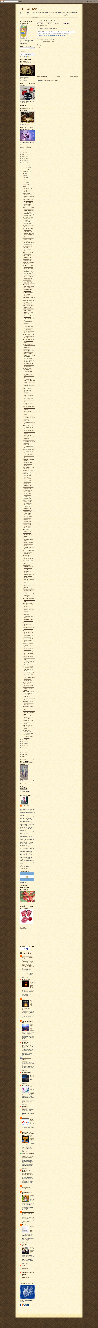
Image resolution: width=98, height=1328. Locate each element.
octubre (25, 169)
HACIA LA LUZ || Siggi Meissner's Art (28, 306)
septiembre (25, 171)
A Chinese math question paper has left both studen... (28, 341)
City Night (32, 1075)
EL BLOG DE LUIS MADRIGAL (26, 1043)
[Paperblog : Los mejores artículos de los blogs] (25, 950)
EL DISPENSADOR (32, 9)
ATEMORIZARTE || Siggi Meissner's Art (28, 238)
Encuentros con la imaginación (26, 1107)
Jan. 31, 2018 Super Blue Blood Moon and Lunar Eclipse (28, 552)
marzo (24, 182)
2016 (23, 741)
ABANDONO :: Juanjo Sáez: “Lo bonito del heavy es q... (28, 703)
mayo (24, 179)
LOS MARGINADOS (27, 956)
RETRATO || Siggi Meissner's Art (27, 481)
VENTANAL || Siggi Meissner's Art (27, 510)
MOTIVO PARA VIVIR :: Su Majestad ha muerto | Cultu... (29, 722)
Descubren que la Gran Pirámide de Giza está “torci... (28, 609)
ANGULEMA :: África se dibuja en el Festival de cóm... (29, 688)
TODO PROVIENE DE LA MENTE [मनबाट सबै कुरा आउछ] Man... (28, 365)
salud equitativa (27, 805)
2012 (23, 749)
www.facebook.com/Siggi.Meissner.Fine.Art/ (52, 35)
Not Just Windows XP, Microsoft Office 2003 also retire (27, 1174)
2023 (23, 154)
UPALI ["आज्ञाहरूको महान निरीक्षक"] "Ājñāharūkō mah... (28, 376)
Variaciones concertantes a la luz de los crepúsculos (32, 1229)
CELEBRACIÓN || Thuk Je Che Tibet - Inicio (28, 620)
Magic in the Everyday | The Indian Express (28, 628)
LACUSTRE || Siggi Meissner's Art (27, 517)
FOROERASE (25, 1085)
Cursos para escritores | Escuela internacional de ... (28, 456)
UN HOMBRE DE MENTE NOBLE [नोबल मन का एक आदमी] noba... (29, 381)
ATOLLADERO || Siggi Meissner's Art (28, 253)
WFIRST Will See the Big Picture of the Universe (29, 548)
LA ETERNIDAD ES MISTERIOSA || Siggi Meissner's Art (28, 214)
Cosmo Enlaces (25, 1277)
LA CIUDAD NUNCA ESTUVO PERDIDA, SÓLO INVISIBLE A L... (28, 234)
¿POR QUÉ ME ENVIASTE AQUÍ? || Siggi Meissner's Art (28, 243)
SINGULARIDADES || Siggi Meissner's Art (28, 200)
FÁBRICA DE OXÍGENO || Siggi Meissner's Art (28, 312)
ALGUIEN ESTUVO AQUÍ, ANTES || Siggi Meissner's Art (28, 331)
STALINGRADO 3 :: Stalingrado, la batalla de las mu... (28, 736)
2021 (23, 158)
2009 (23, 754)
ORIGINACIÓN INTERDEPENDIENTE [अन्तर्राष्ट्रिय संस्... (28, 350)
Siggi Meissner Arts (42, 25)
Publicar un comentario (42, 47)
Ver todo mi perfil (24, 868)
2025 (23, 151)
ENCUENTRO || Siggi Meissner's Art (28, 256)
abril (24, 181)
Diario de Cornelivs (26, 999)
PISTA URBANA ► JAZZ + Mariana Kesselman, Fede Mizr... (28, 336)
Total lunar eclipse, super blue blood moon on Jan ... (28, 395)
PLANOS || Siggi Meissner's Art (27, 530)
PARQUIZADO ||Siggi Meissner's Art (28, 471)
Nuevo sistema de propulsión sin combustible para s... (28, 557)
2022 (23, 156)
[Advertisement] (51, 62)
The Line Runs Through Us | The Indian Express (28, 663)
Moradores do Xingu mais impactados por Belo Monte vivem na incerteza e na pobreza (28, 1156)
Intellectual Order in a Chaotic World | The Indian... (28, 645)
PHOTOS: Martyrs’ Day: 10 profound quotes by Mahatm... (29, 408)
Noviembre (24, 1061)
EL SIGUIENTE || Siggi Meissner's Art (28, 229)
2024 (23, 152)
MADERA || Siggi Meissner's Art (27, 497)
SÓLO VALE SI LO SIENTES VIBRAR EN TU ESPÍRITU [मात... (29, 355)
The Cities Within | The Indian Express (28, 649)
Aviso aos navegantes (26, 1213)
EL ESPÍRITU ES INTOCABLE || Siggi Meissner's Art (28, 272)
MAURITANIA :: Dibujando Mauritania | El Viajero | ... (29, 698)
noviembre (25, 167)
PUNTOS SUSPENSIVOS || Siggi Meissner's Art (28, 309)
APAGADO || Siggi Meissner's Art (27, 484)
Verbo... (24, 1265)
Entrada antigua (73, 76)
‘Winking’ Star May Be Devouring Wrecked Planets (28, 544)
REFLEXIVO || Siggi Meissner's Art (27, 500)
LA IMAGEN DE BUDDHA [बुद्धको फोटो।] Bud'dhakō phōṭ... (27, 370)
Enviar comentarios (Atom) (51, 80)
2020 (23, 160)
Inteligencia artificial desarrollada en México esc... (27, 571)
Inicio (58, 76)
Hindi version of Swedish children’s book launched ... (28, 624)
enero (24, 186)
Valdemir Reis (25, 1118)
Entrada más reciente (42, 76)
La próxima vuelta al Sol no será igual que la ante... (28, 580)
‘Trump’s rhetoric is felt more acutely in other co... (28, 400)
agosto (24, 173)
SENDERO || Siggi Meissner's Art (27, 520)
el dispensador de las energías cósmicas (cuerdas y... (27, 190)
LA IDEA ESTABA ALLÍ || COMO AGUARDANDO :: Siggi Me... (28, 321)
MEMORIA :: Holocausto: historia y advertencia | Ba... (29, 712)
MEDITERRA (25, 1269)
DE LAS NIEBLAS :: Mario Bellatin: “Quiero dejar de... (28, 731)
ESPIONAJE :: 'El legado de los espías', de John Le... (28, 707)
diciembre (25, 166)
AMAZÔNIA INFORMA (28, 1153)
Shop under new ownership (26, 613)
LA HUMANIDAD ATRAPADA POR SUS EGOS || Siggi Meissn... (29, 281)
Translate (32, 56)
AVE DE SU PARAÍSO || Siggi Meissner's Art (28, 263)
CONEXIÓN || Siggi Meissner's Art (27, 316)
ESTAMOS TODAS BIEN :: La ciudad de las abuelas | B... (28, 693)
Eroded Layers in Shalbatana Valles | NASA (28, 539)
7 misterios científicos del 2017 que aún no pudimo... (28, 576)
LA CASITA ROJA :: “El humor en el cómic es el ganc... (28, 674)
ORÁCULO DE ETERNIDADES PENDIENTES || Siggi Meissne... (28, 195)
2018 (23, 164)
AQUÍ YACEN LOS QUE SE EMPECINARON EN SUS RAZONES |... (29, 209)
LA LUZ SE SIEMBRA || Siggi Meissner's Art (28, 217)
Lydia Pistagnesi (26, 1225)
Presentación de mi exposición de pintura (26, 1188)
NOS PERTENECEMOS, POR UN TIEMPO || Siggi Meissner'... (28, 276)
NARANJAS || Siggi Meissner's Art (27, 507)
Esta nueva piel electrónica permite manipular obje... (28, 566)
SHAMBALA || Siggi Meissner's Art (27, 290)
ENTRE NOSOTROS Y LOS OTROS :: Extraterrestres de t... (28, 683)
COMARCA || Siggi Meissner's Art (27, 494)
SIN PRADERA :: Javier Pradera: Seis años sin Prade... (28, 727)
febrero (25, 184)
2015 (23, 743)
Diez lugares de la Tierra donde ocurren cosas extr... (28, 590)
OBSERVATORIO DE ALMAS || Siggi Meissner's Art (28, 222)
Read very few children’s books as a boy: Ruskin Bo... (29, 658)
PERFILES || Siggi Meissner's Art (27, 474)
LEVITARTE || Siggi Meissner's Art (27, 259)
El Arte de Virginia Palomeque (26, 1073)
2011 (23, 751)
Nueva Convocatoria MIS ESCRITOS (28, 459)
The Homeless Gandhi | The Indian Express (28, 403)
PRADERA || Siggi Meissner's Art (27, 513)
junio (24, 177)
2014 (23, 745)
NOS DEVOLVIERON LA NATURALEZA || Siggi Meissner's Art (28, 294)
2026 (23, 149)
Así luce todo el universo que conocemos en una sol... (29, 600)
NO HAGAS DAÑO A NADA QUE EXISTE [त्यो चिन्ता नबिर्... (28, 360)
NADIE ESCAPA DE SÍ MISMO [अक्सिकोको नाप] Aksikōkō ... (29, 345)
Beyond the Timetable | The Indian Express (28, 666)
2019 (23, 162)
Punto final (24, 1109)
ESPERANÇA (32, 1195)
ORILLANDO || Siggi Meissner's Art (27, 504)
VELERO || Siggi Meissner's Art (27, 477)
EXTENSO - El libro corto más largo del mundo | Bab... (28, 717)
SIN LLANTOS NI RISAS (32, 1138)
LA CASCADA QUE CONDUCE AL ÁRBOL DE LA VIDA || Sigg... (28, 248)
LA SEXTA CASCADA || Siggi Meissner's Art (28, 225)
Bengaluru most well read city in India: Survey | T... (28, 632)
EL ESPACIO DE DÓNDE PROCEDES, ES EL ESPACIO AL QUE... (29, 267)
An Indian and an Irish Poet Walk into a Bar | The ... (28, 653)
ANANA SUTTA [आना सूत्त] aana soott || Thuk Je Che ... (28, 385)
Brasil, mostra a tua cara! (28, 1212)
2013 (23, 747)
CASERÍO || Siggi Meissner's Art (27, 527)
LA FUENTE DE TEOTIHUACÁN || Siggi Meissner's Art (28, 326)
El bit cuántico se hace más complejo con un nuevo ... (28, 561)
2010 (23, 752)
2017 (23, 739)
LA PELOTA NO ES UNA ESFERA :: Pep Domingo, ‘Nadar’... (29, 679)
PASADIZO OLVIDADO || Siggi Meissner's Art (29, 298)
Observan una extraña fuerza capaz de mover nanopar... (28, 585)
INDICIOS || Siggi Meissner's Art (27, 523)
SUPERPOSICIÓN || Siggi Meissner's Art (28, 487)
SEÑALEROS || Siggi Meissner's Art (27, 490)
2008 (23, 756)
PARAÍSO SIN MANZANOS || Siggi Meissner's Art (28, 286)
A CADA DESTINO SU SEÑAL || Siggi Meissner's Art (28, 204)
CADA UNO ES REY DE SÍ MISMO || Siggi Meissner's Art (28, 302)
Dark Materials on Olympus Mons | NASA (27, 534)
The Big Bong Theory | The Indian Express (28, 670)
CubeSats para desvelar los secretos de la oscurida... (29, 595)
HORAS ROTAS (26, 979)
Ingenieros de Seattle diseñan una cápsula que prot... (28, 604)
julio (24, 175)
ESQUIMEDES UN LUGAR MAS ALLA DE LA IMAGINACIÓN (28, 1133)
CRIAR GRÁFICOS (32, 1121)
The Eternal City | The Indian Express (28, 636)
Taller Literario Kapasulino (25, 1245)
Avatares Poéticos (26, 1186)
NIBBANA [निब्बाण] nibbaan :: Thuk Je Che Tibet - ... (29, 390)
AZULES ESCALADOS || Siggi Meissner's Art (28, 468)
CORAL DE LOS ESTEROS (26, 1171)
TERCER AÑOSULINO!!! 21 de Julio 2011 (32, 1250)
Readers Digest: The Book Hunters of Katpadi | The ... (28, 640)
